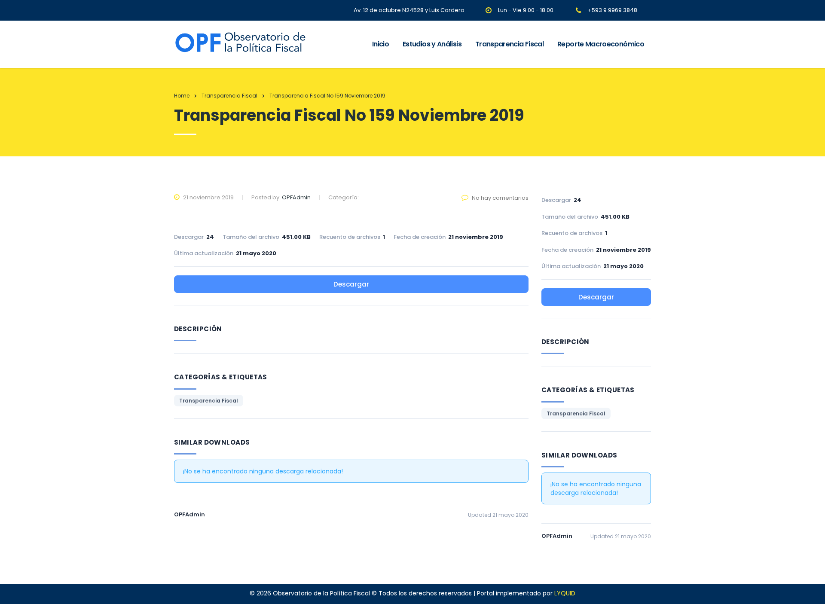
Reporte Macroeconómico (600, 44)
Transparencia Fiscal (509, 44)
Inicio (380, 44)
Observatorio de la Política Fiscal (321, 593)
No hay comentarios (500, 198)
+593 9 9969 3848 (612, 10)
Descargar (351, 284)
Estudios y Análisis (432, 44)
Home (181, 95)
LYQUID (564, 593)
